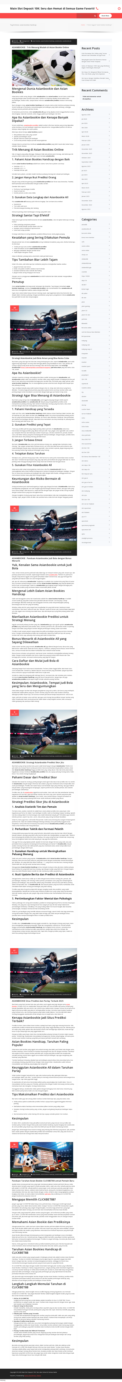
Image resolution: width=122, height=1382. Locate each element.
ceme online (85, 250)
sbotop (84, 405)
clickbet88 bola (86, 263)
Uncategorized (25, 41)
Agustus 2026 (86, 115)
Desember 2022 (87, 205)
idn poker (85, 293)
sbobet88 (85, 401)
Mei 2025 (85, 179)
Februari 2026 (86, 140)
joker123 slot (86, 315)
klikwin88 (84, 323)
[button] (95, 16)
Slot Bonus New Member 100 (91, 456)
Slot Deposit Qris (87, 474)
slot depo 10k (86, 465)
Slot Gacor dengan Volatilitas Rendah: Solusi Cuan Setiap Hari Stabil (95, 79)
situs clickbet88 (86, 431)
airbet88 (84, 224)
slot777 (84, 517)
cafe (83, 242)
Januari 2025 (85, 196)
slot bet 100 (85, 448)
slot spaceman (86, 508)
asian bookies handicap (47, 41)
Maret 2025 (85, 188)
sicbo (83, 418)
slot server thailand (88, 504)
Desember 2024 (87, 200)
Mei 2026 (85, 127)
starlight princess (87, 538)
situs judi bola (27, 1176)
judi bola (20, 1176)
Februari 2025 (86, 192)
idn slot (84, 297)
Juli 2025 (84, 170)
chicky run (85, 255)
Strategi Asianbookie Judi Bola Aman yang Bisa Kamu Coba (40, 358)
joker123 (84, 310)
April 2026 (85, 132)
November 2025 (87, 153)
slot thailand (85, 512)
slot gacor (85, 478)
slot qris (84, 495)
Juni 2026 (84, 123)
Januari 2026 (85, 145)
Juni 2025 (84, 175)
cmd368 (84, 272)
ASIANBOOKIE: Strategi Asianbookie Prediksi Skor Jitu (38, 762)
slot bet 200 (85, 452)
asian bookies (36, 41)
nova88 (84, 371)
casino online (86, 246)
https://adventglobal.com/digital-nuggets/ (36, 367)
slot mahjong (86, 491)
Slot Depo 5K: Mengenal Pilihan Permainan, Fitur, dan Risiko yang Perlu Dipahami (95, 73)
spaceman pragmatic (88, 525)
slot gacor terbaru (87, 487)
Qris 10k (84, 379)
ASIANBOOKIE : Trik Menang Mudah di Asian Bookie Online (40, 47)
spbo (83, 534)
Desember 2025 (87, 149)
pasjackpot (85, 375)
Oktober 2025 (86, 158)
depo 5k (84, 280)
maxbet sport (86, 366)
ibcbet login (85, 289)
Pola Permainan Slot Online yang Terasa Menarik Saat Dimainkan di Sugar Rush (94, 54)
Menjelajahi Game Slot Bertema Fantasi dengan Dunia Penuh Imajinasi (94, 60)
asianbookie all (67, 41)
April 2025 (85, 183)
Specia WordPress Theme (32, 1375)
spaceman (85, 521)
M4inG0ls (15, 41)
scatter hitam (86, 409)
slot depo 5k (85, 469)
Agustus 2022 (86, 209)
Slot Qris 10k (86, 499)
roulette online (86, 388)
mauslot (84, 358)
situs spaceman (86, 444)
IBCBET (84, 285)
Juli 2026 (84, 119)
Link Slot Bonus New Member (91, 332)
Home (83, 25)
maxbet (84, 362)
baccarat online (86, 233)
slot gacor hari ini (87, 482)
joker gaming (86, 306)
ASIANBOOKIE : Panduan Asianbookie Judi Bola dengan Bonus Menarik (41, 559)
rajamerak (85, 383)
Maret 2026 (85, 136)
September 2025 (87, 162)
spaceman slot (86, 529)
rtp (83, 392)
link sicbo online (86, 328)
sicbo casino (85, 422)
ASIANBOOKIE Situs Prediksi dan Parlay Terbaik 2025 (38, 1001)
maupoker (85, 353)
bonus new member (88, 237)
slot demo (85, 461)
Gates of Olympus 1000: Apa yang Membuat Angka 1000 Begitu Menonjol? (96, 67)
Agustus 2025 (86, 166)
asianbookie (58, 41)
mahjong (84, 340)
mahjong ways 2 (87, 349)
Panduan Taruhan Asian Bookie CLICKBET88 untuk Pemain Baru (43, 1180)
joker (83, 302)
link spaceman (86, 336)
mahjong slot (86, 345)
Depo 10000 (86, 276)
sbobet (84, 396)
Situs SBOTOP (86, 439)
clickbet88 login (86, 267)
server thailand (86, 414)
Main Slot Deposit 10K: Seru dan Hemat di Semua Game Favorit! (52, 8)
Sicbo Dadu (85, 426)
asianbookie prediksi (18, 42)
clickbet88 (14, 1176)
